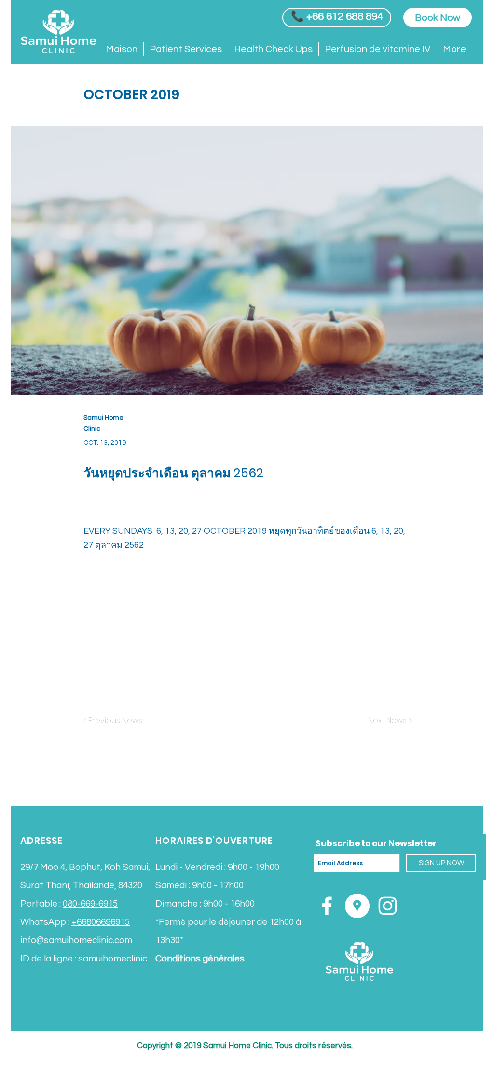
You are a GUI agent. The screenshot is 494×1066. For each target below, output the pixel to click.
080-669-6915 (90, 903)
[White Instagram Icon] (387, 906)
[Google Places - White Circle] (357, 906)
